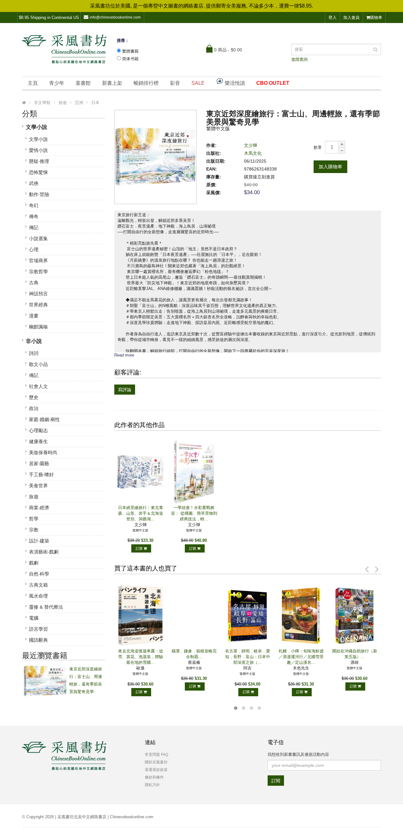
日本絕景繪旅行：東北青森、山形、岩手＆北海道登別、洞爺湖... (140, 513)
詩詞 (33, 353)
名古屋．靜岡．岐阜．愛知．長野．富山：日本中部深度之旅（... (247, 657)
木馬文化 (253, 153)
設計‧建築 (39, 540)
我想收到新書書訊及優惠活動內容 (298, 754)
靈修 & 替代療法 (46, 607)
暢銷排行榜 (146, 83)
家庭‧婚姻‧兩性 (44, 419)
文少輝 (250, 145)
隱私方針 (152, 785)
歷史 (33, 397)
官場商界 (38, 260)
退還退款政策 (156, 769)
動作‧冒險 (39, 194)
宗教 (33, 529)
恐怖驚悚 (38, 172)
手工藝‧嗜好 (41, 474)
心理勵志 (38, 430)
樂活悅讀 (234, 83)
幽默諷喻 (38, 326)
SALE (198, 83)
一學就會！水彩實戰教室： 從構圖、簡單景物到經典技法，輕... (194, 513)
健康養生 (38, 441)
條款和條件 (154, 777)
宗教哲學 (38, 271)
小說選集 (38, 238)
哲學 (33, 518)
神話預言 (38, 293)
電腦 (33, 618)
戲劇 (33, 562)
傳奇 (33, 216)
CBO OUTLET (272, 83)
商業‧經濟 (39, 507)
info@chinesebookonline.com (115, 17)
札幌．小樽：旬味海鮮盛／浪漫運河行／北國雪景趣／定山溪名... (301, 657)
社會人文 (38, 386)
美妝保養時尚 (43, 452)
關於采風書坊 (156, 762)
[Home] (24, 103)
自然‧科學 (39, 573)
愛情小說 (38, 150)
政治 (33, 408)
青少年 (56, 83)
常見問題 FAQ (156, 754)
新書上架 (112, 83)
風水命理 (38, 596)
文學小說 (36, 127)
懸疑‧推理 (39, 161)
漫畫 (33, 315)
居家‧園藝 (39, 463)
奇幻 (33, 205)
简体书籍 (130, 58)
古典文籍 (38, 585)
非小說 (34, 341)
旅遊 (33, 496)
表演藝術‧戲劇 (44, 551)
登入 (332, 17)
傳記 (33, 227)
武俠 (33, 183)
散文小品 (38, 364)
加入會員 (351, 17)
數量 (318, 147)
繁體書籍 (130, 51)
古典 (33, 282)
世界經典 (38, 304)
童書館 (83, 83)
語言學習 (38, 629)
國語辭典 (38, 640)
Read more (124, 355)
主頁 (33, 83)
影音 (175, 83)
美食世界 (38, 485)
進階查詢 (299, 59)
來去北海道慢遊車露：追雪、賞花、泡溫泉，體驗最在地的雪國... (140, 657)
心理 (33, 249)
